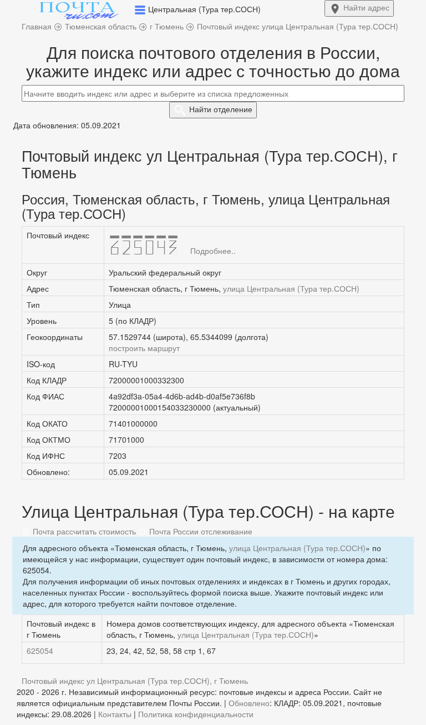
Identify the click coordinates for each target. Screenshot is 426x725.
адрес (366, 7)
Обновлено (249, 702)
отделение (220, 108)
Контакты (114, 713)
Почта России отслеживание (199, 531)
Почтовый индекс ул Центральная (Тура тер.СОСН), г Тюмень (135, 680)
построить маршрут (144, 347)
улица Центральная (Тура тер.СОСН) (291, 288)
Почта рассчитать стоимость (83, 531)
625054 (40, 650)
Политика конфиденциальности (195, 713)
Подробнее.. (213, 250)
